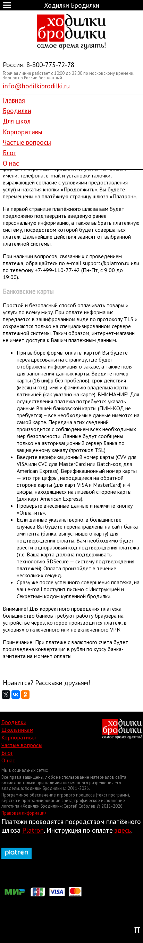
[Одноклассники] (25, 694)
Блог (9, 152)
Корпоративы (22, 131)
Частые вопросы (27, 142)
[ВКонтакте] (15, 694)
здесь (123, 830)
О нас (11, 163)
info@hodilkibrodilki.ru (36, 85)
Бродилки (17, 110)
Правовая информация (24, 813)
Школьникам (17, 730)
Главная (14, 100)
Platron (33, 830)
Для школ (17, 121)
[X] (6, 694)
